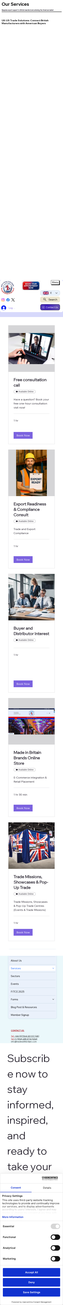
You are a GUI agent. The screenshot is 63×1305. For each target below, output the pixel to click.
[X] (13, 300)
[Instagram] (3, 300)
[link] (31, 382)
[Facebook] (8, 300)
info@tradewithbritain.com (24, 1041)
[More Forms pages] (53, 999)
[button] (23, 435)
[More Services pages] (53, 968)
